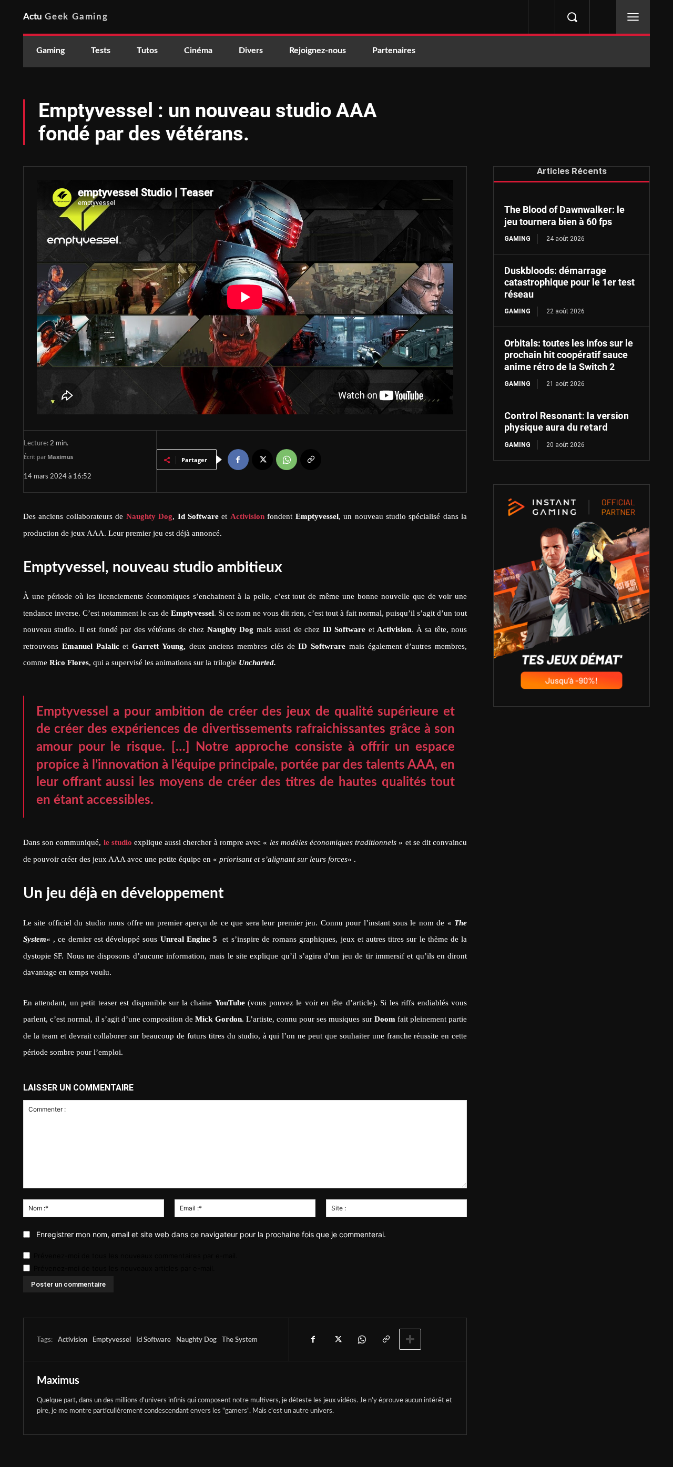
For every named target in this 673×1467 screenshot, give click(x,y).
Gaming (517, 238)
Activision (72, 1340)
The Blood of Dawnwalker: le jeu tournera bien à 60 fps (564, 215)
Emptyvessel (112, 1340)
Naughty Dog (196, 1340)
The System (240, 1340)
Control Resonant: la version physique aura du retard (566, 421)
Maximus (60, 457)
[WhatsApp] (286, 459)
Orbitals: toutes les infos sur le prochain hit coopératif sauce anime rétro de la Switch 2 (568, 355)
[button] (572, 17)
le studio (118, 842)
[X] (262, 459)
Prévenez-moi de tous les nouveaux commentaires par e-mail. (136, 1255)
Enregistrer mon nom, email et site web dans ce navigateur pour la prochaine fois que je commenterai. (211, 1234)
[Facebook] (238, 459)
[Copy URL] (310, 459)
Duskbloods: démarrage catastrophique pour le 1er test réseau (569, 282)
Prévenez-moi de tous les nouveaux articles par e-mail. (124, 1268)
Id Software (153, 1340)
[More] (410, 1339)
